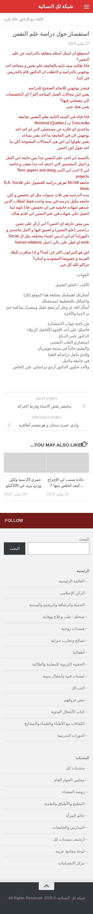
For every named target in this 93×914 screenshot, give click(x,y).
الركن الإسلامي (72, 593)
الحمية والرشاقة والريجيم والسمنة (56, 605)
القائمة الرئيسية (71, 581)
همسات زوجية (72, 628)
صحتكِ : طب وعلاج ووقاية (63, 616)
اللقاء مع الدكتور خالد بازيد (23, 19)
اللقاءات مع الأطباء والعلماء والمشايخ (54, 723)
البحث (84, 539)
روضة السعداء (73, 792)
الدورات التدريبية (71, 735)
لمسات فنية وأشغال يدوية (63, 676)
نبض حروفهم (74, 700)
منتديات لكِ (75, 768)
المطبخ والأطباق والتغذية (64, 803)
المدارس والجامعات (68, 827)
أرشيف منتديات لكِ (68, 839)
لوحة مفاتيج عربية (70, 851)
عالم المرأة (75, 815)
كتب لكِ (78, 688)
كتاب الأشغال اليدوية (67, 711)
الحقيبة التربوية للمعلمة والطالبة (58, 664)
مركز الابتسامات (71, 863)
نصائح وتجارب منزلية (67, 640)
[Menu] (86, 6)
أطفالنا (78, 652)
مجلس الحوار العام (69, 780)
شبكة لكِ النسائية (55, 6)
